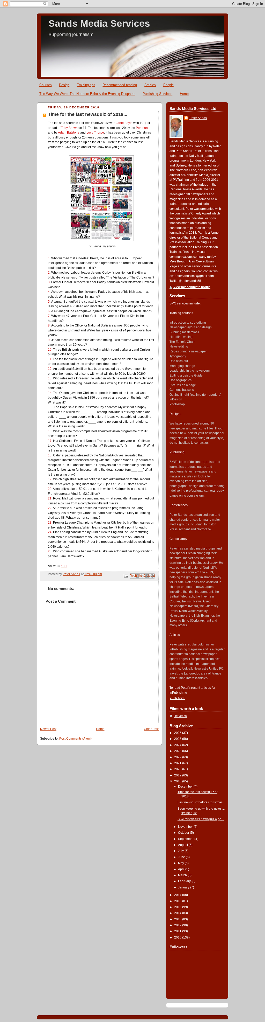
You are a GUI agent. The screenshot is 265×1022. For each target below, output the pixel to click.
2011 (178, 931)
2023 (178, 751)
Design (64, 85)
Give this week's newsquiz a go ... (201, 819)
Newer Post (48, 729)
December (186, 786)
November (186, 827)
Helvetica (180, 716)
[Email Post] (125, 576)
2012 (178, 925)
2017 (178, 895)
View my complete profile (191, 287)
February (185, 881)
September (186, 839)
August (183, 845)
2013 (178, 919)
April (181, 869)
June (182, 857)
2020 (178, 769)
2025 (178, 739)
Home (184, 94)
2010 (178, 937)
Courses (45, 85)
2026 (178, 733)
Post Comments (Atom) (75, 738)
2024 (178, 745)
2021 (178, 763)
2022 (178, 757)
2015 (178, 907)
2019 (178, 775)
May (181, 863)
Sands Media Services (99, 23)
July (181, 851)
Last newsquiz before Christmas (200, 802)
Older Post (151, 729)
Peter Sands (198, 118)
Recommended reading (119, 85)
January (184, 887)
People (168, 85)
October (184, 833)
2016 (178, 901)
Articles (150, 85)
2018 (178, 781)
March (183, 875)
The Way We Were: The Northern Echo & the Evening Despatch (87, 94)
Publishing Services (157, 94)
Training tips (86, 85)
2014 (178, 913)
